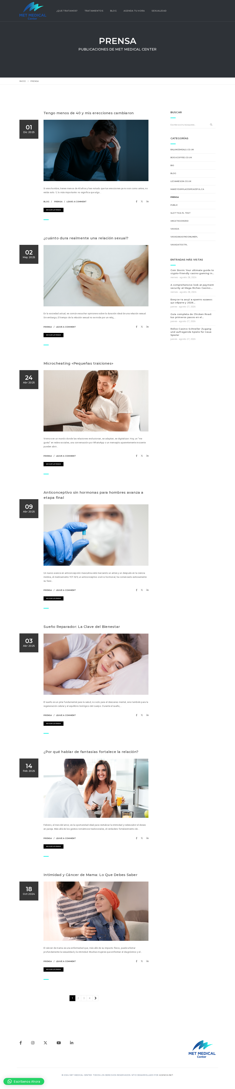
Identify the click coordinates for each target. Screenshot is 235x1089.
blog (46, 201)
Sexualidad (159, 10)
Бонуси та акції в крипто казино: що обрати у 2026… (191, 301)
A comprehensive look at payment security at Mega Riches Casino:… (192, 286)
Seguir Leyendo (53, 210)
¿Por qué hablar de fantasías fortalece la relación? (91, 752)
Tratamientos (93, 10)
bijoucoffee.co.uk (181, 157)
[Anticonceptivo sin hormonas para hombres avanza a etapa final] (137, 590)
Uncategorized (179, 221)
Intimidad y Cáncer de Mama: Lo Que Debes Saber (90, 875)
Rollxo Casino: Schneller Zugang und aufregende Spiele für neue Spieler (191, 331)
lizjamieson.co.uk (180, 181)
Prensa (58, 201)
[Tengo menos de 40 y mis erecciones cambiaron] (137, 201)
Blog (113, 10)
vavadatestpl (179, 244)
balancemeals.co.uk (182, 149)
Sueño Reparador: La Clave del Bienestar (82, 627)
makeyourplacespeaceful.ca (187, 189)
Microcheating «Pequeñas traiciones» (78, 363)
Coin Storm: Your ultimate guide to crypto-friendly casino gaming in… (192, 272)
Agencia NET (166, 1075)
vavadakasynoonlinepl (184, 237)
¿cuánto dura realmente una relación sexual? (86, 238)
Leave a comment (77, 201)
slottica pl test (180, 213)
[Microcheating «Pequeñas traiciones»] (137, 456)
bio (172, 165)
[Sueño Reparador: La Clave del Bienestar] (137, 715)
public (174, 205)
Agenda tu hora (134, 10)
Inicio (22, 81)
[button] (23, 1081)
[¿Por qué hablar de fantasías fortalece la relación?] (137, 838)
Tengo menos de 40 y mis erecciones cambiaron (89, 113)
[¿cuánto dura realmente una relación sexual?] (137, 326)
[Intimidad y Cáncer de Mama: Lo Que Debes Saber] (137, 961)
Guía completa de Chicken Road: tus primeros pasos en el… (191, 316)
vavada (174, 229)
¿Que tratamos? (67, 10)
